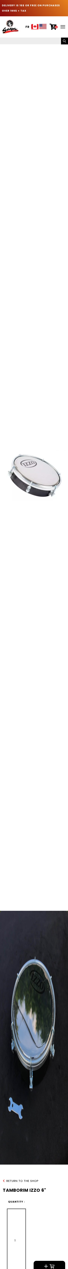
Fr (27, 27)
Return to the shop (22, 1181)
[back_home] (10, 26)
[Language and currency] (39, 27)
